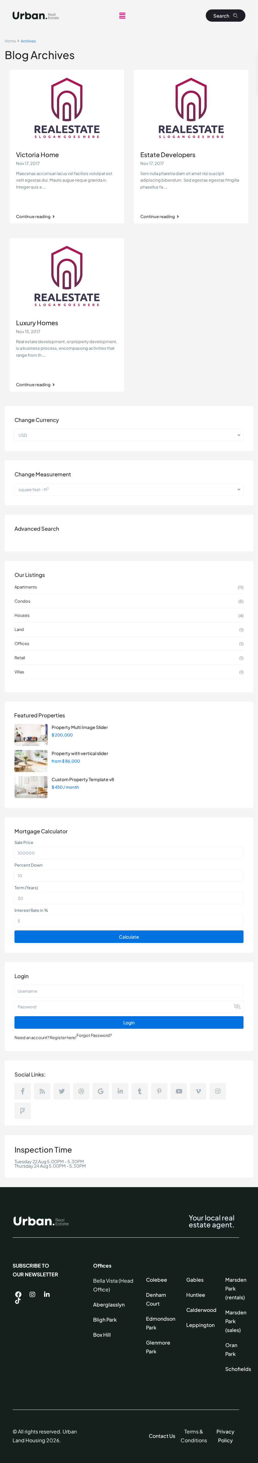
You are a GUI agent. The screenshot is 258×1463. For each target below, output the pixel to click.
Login (129, 1022)
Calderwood (201, 1310)
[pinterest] (159, 1091)
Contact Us (162, 1436)
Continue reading (33, 216)
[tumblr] (140, 1091)
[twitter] (61, 1091)
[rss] (42, 1091)
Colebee (156, 1279)
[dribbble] (81, 1091)
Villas (19, 671)
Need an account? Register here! (45, 1037)
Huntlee (195, 1294)
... (44, 186)
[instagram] (218, 1091)
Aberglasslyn (109, 1304)
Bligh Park (105, 1319)
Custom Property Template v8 (83, 779)
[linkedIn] (120, 1091)
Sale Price (23, 842)
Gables (195, 1279)
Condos (22, 601)
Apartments (25, 586)
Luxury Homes (37, 322)
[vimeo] (198, 1091)
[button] (122, 15)
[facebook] (22, 1091)
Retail (19, 657)
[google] (101, 1091)
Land (19, 629)
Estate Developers (167, 154)
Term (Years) (26, 887)
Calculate (129, 937)
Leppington (200, 1325)
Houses (22, 615)
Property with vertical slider (80, 753)
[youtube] (179, 1091)
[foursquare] (22, 1111)
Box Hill (102, 1334)
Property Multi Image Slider (80, 727)
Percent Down (28, 865)
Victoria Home (37, 154)
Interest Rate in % (31, 910)
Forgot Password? (94, 1035)
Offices (21, 643)
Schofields (238, 1369)
